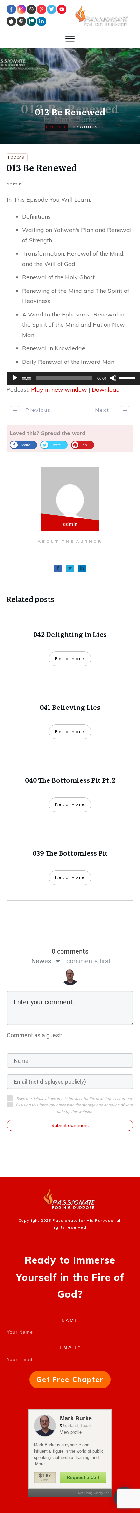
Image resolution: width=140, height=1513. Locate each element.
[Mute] (113, 378)
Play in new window (59, 389)
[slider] (128, 377)
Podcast (56, 127)
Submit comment (70, 1125)
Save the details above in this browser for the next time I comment (74, 1098)
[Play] (15, 378)
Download (106, 389)
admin (14, 184)
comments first (88, 961)
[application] (70, 378)
